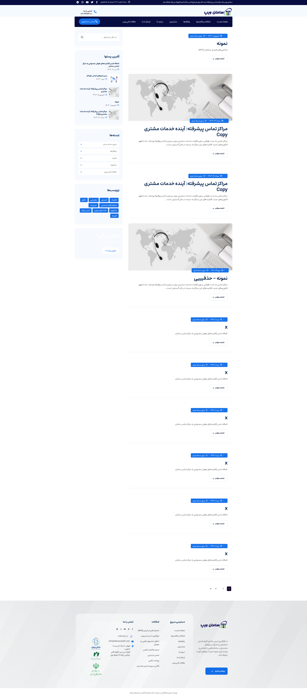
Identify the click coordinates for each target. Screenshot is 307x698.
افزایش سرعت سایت (158, 692)
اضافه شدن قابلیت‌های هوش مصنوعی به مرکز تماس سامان (101, 64)
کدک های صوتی (100, 210)
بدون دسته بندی (196, 36)
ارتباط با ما (146, 22)
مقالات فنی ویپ (129, 22)
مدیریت (93, 205)
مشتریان (173, 22)
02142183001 (123, 636)
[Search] (80, 36)
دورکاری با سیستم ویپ (150, 636)
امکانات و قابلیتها (203, 22)
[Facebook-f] (132, 629)
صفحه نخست (222, 22)
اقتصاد (114, 200)
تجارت (114, 158)
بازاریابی (93, 200)
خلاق (84, 200)
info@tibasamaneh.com (119, 641)
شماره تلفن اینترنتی (109, 205)
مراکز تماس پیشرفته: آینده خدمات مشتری (93, 90)
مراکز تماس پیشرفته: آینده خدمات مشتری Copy (185, 131)
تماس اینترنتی (153, 655)
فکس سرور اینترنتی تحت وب (147, 666)
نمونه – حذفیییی (210, 278)
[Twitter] (129, 629)
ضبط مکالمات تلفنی (151, 649)
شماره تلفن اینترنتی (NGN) (148, 630)
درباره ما (160, 22)
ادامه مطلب (219, 58)
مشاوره (114, 165)
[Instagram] (121, 629)
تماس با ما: (87, 11)
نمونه (222, 43)
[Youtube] (125, 629)
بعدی (211, 588)
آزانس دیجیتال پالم (137, 692)
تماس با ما (111, 250)
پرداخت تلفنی (153, 660)
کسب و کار (86, 210)
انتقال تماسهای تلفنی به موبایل (149, 643)
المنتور (104, 200)
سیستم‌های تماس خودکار (97, 75)
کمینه (114, 215)
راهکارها (186, 22)
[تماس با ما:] (95, 11)
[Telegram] (117, 629)
